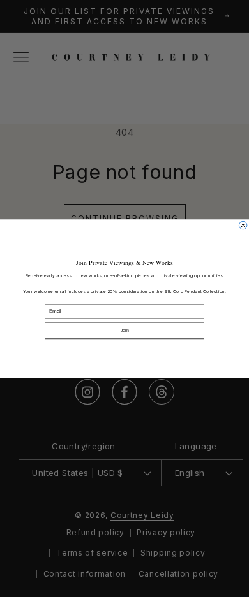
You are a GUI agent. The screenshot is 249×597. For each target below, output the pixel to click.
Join (125, 330)
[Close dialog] (242, 225)
